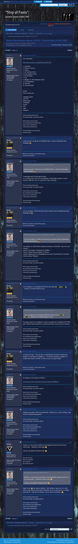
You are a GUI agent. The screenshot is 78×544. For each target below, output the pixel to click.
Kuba (8, 442)
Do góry (8, 518)
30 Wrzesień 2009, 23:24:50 (29, 441)
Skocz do (47, 529)
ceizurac (10, 55)
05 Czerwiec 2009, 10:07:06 (29, 55)
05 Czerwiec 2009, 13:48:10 (29, 283)
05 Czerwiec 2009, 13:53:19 (29, 351)
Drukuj (70, 50)
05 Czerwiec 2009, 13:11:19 (29, 137)
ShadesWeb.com (17, 542)
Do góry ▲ (71, 540)
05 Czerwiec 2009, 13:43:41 (29, 231)
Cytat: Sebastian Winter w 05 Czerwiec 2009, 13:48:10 (40, 310)
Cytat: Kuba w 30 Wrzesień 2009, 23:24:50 (37, 473)
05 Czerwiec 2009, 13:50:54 (29, 306)
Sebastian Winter (13, 138)
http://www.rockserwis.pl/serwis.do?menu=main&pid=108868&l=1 (41, 381)
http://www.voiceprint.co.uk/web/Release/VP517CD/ (37, 62)
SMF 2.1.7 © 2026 (8, 540)
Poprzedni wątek (56, 45)
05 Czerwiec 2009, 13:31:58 (29, 161)
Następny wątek (67, 45)
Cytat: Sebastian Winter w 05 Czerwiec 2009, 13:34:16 (40, 235)
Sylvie (50, 33)
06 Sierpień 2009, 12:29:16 (29, 374)
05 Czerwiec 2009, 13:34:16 (29, 207)
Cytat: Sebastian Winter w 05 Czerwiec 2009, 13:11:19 (40, 165)
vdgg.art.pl (51, 24)
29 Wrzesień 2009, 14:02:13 (29, 409)
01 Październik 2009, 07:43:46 (30, 469)
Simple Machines (17, 540)
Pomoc (57, 540)
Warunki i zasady (64, 540)
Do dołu (8, 50)
